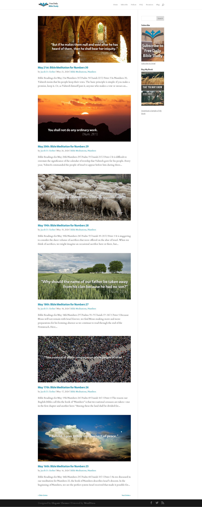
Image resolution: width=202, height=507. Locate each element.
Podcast (133, 5)
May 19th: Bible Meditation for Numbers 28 (63, 225)
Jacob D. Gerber (48, 71)
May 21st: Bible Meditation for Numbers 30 (63, 67)
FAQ (141, 5)
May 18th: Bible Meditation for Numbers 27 (63, 304)
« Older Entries (42, 495)
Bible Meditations (79, 71)
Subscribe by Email (148, 63)
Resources (149, 5)
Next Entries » (126, 495)
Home (115, 5)
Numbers (92, 71)
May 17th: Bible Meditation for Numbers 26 (63, 387)
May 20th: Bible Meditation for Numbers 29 (63, 146)
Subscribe (124, 5)
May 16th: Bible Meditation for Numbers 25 (63, 466)
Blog (157, 5)
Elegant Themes (60, 503)
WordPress (89, 503)
